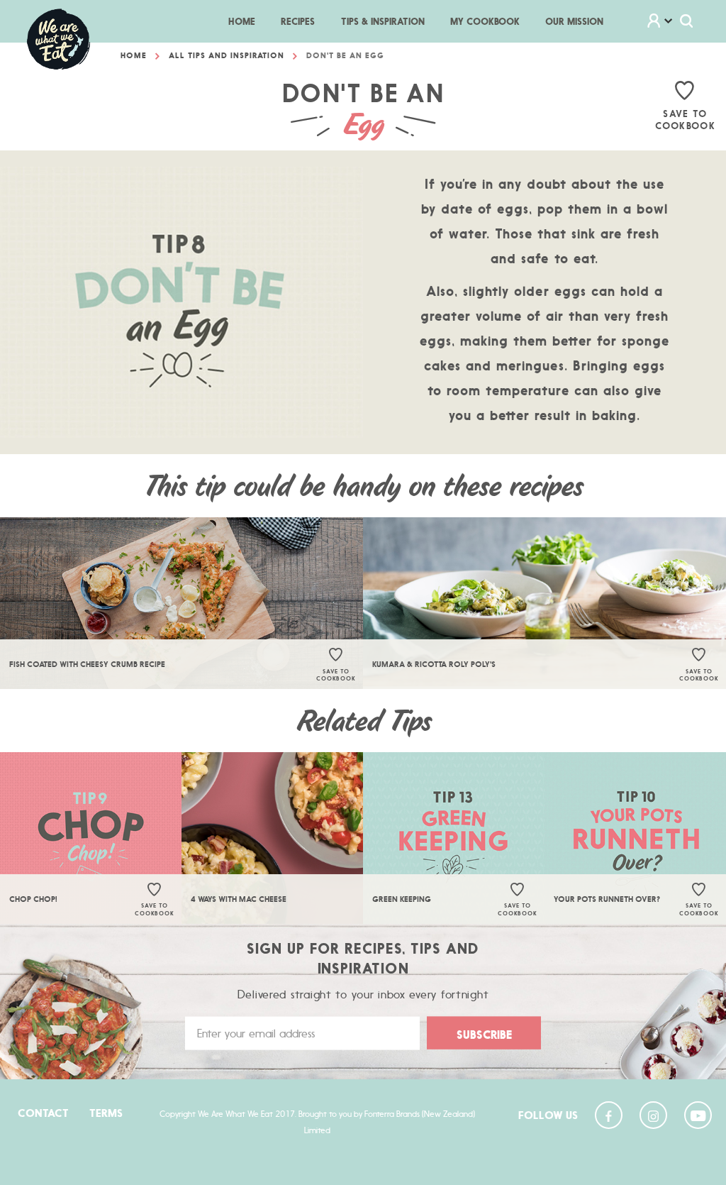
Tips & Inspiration (383, 21)
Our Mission (574, 21)
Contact (43, 1113)
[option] (181, 603)
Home (248, 21)
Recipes (298, 21)
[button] (668, 21)
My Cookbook (485, 21)
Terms (106, 1113)
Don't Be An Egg (345, 55)
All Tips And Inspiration (226, 55)
